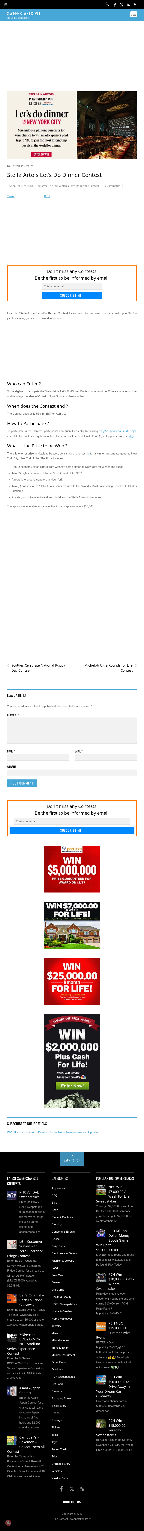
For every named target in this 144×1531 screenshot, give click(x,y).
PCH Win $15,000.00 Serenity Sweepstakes (110, 1427)
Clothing (57, 1224)
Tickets (56, 1427)
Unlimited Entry (61, 1463)
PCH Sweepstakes (63, 1376)
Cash (55, 1209)
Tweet (10, 196)
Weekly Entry (60, 1478)
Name (11, 751)
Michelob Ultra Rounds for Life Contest (110, 668)
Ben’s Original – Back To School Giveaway (31, 1300)
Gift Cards (58, 1289)
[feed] (128, 4)
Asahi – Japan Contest (29, 1390)
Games (56, 1282)
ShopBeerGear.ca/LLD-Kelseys (28, 186)
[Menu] (5, 4)
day (131, 436)
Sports (56, 1413)
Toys (54, 1442)
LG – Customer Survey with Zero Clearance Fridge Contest (25, 1248)
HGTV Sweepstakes (64, 1304)
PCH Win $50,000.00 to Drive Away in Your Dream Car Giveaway (113, 1386)
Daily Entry (15, 166)
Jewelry (56, 1326)
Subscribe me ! (72, 295)
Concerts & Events (63, 1231)
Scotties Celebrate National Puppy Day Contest (36, 668)
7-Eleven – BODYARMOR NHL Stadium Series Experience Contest (23, 1344)
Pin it (47, 196)
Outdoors (57, 1369)
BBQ (55, 1195)
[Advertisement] (72, 53)
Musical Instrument (63, 1355)
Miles (55, 1333)
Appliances (58, 1188)
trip (87, 453)
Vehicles (57, 1471)
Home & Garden (62, 1311)
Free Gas (57, 1275)
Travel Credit (59, 1449)
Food (55, 1268)
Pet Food (57, 1384)
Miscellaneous (60, 1340)
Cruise (56, 1238)
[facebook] (115, 4)
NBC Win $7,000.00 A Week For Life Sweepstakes (113, 1194)
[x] (121, 4)
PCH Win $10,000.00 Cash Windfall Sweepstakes (115, 1281)
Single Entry (59, 1405)
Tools (55, 1434)
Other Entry (59, 1362)
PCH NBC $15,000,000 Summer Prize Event (113, 1330)
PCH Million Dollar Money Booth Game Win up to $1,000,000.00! (113, 1240)
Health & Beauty (61, 1297)
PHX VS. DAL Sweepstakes (29, 1194)
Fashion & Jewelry (63, 1260)
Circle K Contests (62, 1217)
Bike (54, 1202)
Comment (13, 715)
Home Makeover (62, 1318)
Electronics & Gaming (65, 1253)
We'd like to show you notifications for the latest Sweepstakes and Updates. (53, 1132)
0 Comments (112, 186)
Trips (30, 166)
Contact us (72, 1501)
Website (11, 766)
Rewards (57, 1391)
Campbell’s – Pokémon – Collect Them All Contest (26, 1444)
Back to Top (72, 1160)
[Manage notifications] (8, 1523)
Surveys (57, 1420)
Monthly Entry (60, 1347)
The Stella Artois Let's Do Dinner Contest (73, 186)
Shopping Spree (61, 1398)
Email (78, 751)
